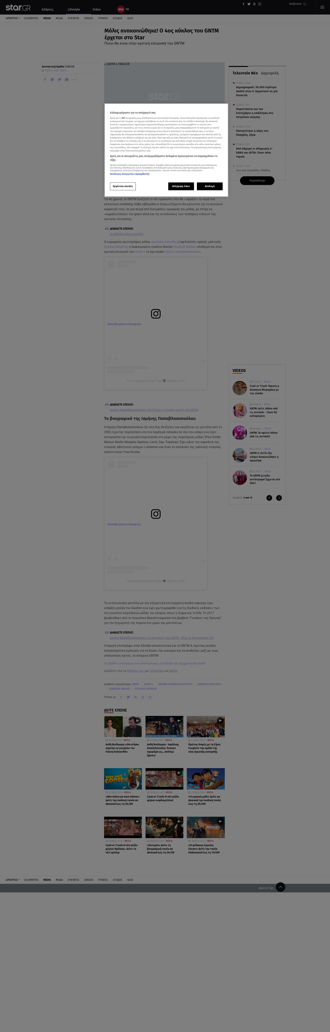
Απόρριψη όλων (181, 186)
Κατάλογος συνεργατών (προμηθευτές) (129, 174)
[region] (166, 150)
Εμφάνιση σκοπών (123, 186)
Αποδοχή (210, 186)
